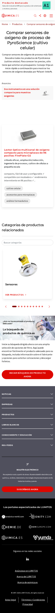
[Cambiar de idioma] (45, 16)
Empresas (7, 404)
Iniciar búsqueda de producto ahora (27, 374)
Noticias (6, 394)
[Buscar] (35, 16)
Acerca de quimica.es (27, 582)
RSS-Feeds (7, 445)
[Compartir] (40, 16)
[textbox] (27, 242)
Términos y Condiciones (33, 599)
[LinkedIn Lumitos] (28, 559)
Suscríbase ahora (27, 489)
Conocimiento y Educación (17, 435)
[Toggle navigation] (51, 16)
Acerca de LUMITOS (26, 576)
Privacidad (27, 604)
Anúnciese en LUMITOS (26, 570)
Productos (8, 414)
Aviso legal (10, 599)
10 (42, 306)
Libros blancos (10, 425)
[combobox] (27, 242)
